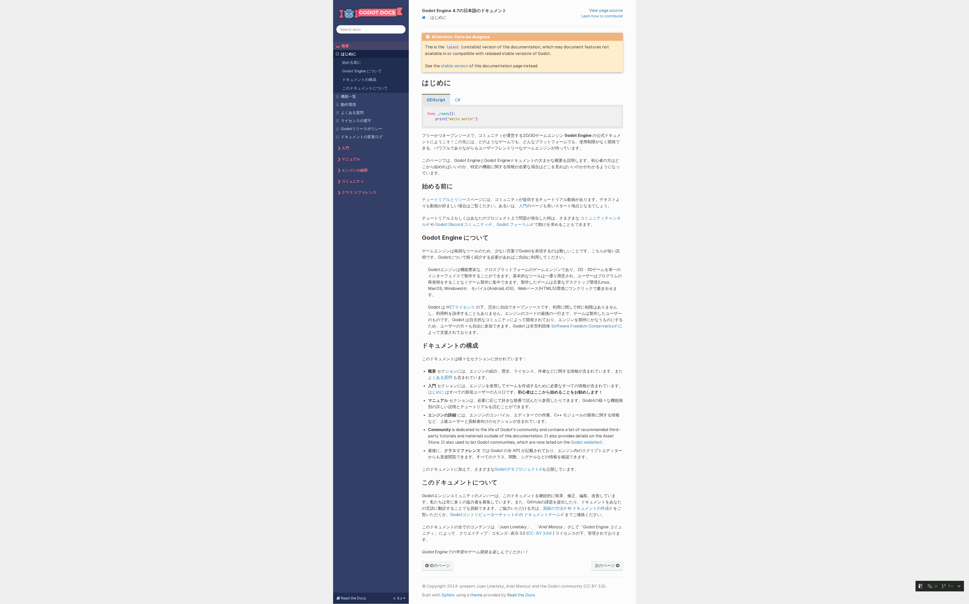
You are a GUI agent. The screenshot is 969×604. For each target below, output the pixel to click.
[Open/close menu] (337, 53)
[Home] (424, 17)
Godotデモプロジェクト (517, 469)
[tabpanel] (522, 117)
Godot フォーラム (513, 224)
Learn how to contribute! (602, 16)
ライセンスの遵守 (356, 120)
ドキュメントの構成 (359, 79)
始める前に (351, 62)
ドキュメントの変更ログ (362, 137)
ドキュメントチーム (542, 514)
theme (476, 594)
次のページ (605, 565)
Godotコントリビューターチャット (482, 514)
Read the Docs (521, 594)
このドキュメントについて (365, 88)
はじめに (348, 54)
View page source (606, 10)
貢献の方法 (553, 508)
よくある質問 (352, 112)
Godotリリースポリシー (361, 129)
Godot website (585, 442)
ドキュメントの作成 (591, 508)
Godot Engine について (362, 71)
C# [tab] (457, 99)
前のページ (439, 565)
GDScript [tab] (436, 99)
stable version (454, 65)
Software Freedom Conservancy (582, 325)
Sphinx (448, 594)
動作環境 (348, 104)
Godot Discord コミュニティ (461, 224)
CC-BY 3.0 (538, 533)
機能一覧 (348, 96)
